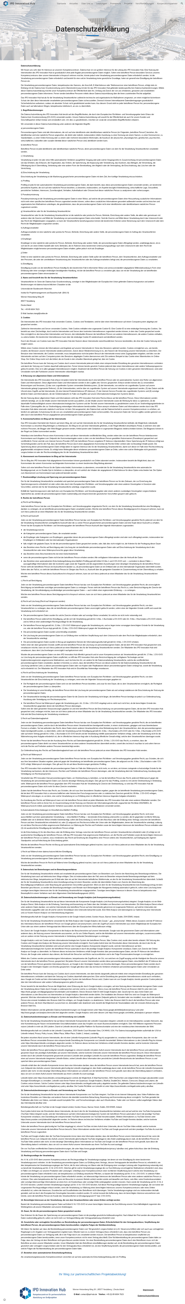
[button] (182, 4)
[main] (92, 30)
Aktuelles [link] (73, 3)
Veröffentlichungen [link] (145, 3)
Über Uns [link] (85, 3)
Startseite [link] (61, 3)
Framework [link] (115, 3)
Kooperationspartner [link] (167, 3)
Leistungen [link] (101, 3)
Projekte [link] (128, 3)
